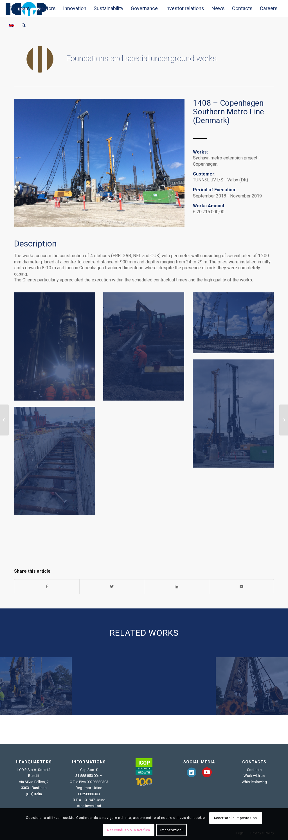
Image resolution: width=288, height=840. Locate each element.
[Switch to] (12, 25)
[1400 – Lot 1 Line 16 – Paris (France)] (283, 420)
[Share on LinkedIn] (176, 586)
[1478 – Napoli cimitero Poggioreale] (180, 686)
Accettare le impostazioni (235, 818)
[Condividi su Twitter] (112, 586)
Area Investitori (89, 806)
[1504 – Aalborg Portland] (36, 686)
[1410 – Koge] (108, 686)
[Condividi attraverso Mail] (241, 586)
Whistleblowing (254, 782)
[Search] (23, 25)
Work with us (254, 776)
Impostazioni (171, 830)
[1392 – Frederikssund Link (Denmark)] (4, 420)
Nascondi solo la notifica (128, 830)
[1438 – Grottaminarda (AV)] (252, 686)
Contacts (254, 770)
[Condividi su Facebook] (46, 586)
